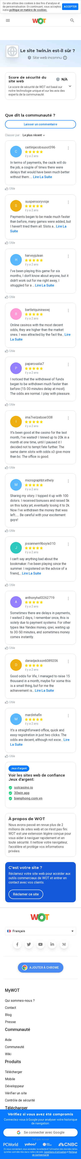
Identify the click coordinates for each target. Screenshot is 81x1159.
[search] (72, 20)
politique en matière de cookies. (28, 10)
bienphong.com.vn (28, 798)
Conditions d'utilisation (55, 1152)
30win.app (21, 793)
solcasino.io (23, 787)
